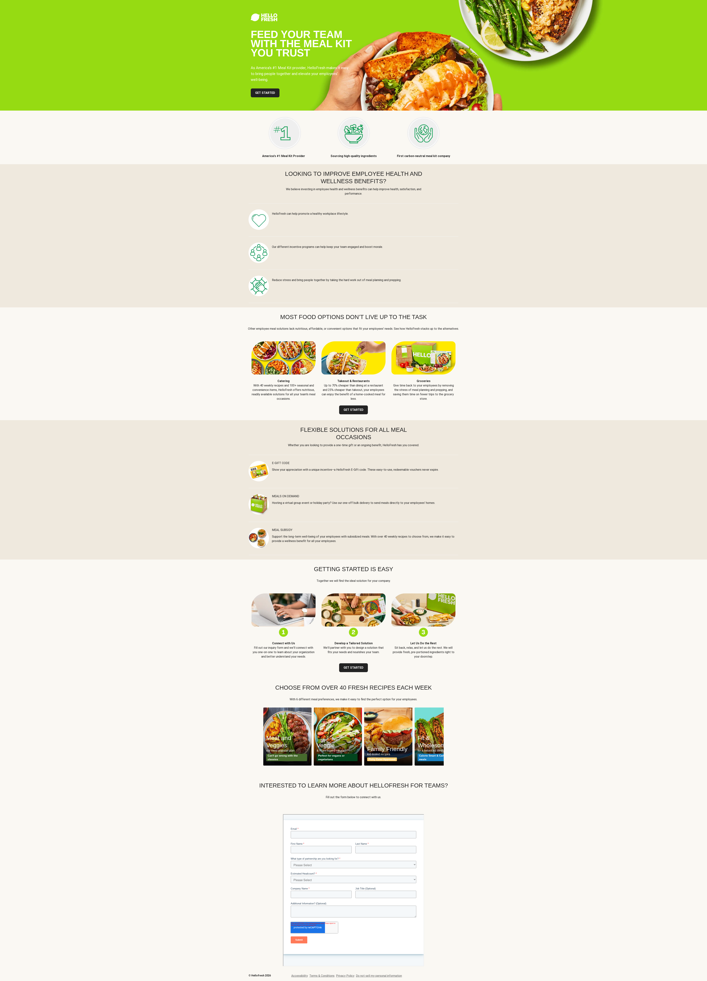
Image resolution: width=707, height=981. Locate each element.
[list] (353, 737)
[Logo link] (264, 20)
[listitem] (284, 134)
